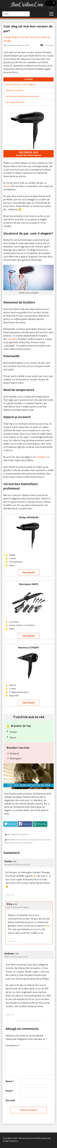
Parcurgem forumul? (15, 102)
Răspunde (10, 895)
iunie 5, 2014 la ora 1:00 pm (18, 907)
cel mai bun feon (21, 839)
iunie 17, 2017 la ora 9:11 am (15, 956)
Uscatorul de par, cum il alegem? (21, 84)
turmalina (12, 339)
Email (10, 1090)
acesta (6, 186)
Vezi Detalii (28, 572)
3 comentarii (49, 45)
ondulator (41, 456)
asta (47, 925)
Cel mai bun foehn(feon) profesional (22, 96)
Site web (10, 1100)
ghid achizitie (15, 843)
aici (34, 875)
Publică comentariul (28, 1110)
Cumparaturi (24, 834)
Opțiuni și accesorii (14, 90)
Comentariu (13, 1045)
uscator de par (26, 843)
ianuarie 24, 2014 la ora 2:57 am (17, 864)
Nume (10, 1081)
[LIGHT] (50, 3)
